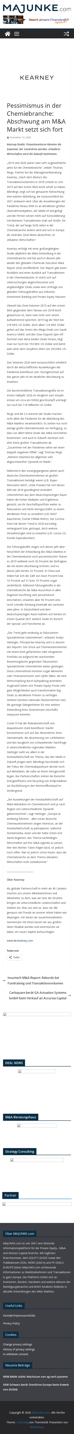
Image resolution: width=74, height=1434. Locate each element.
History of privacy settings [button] (19, 1349)
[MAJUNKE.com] (7, 33)
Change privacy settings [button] (17, 1344)
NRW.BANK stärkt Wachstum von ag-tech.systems (35, 1376)
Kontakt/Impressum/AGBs (19, 1315)
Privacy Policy (11, 1323)
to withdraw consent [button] (15, 1354)
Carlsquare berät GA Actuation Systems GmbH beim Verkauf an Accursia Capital (37, 995)
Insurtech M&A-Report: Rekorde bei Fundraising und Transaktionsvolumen (35, 980)
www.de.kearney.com (20, 940)
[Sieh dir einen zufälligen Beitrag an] (66, 33)
